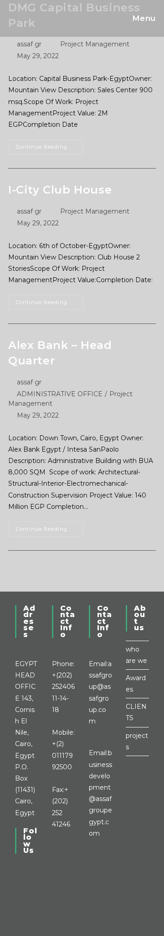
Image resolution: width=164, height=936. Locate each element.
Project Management (94, 44)
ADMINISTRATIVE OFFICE (59, 394)
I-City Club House (60, 189)
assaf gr (29, 44)
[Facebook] (17, 880)
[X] (17, 868)
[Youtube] (17, 903)
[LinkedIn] (17, 891)
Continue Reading (49, 144)
